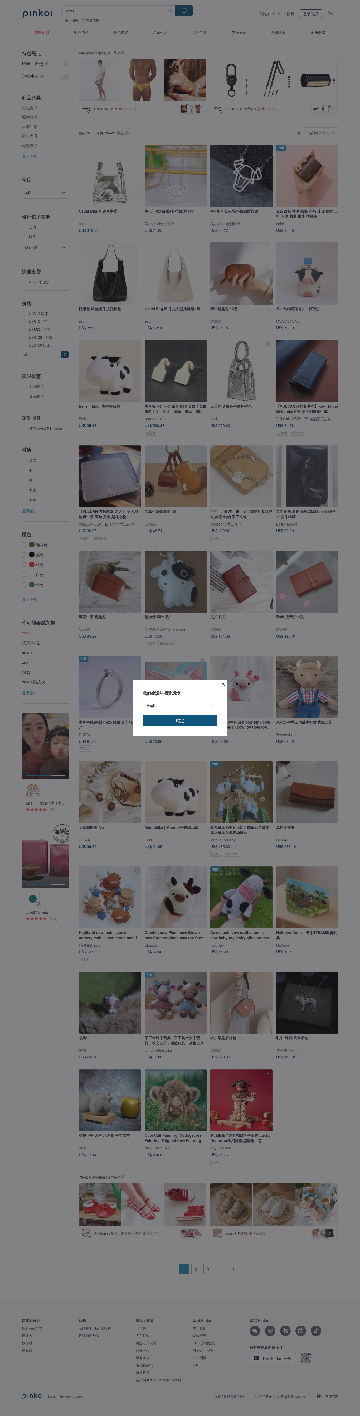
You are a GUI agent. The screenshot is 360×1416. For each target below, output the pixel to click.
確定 (180, 720)
